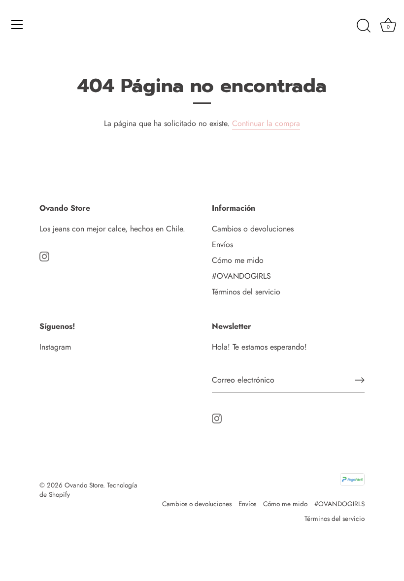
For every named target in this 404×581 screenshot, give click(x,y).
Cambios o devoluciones (253, 228)
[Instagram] (44, 255)
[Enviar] (360, 380)
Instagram (55, 347)
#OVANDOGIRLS (241, 276)
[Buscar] (363, 26)
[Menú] (17, 24)
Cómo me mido (238, 260)
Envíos (222, 244)
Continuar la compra (266, 123)
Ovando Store (84, 485)
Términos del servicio (246, 291)
